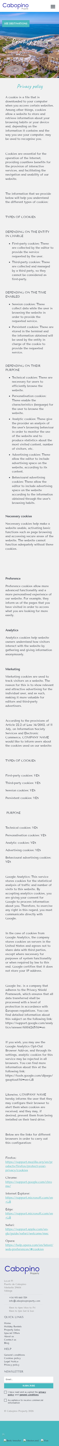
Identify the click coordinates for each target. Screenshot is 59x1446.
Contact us (10, 1339)
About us (9, 1336)
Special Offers (12, 1333)
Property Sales (12, 1329)
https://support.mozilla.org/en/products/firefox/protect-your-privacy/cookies (29, 1166)
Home (7, 1323)
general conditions (29, 1394)
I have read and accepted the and (27, 1393)
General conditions (14, 1355)
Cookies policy (12, 1358)
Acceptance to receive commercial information (25, 1401)
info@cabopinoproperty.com (24, 1301)
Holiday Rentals (13, 1326)
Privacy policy (11, 1364)
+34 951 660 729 (18, 1297)
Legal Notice (11, 1361)
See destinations (15, 23)
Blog (6, 1343)
